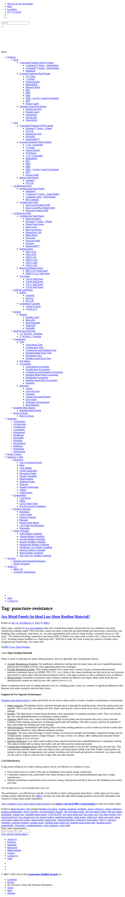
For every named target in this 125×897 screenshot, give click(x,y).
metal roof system (21, 820)
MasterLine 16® (33, 134)
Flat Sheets (25, 361)
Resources (18, 459)
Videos (23, 490)
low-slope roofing (107, 814)
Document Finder (28, 473)
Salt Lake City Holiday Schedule (35, 555)
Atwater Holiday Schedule (32, 539)
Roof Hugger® (33, 322)
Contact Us (12, 601)
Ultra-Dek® (31, 120)
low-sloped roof (26, 817)
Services (11, 558)
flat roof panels (115, 811)
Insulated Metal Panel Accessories (42, 374)
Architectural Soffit (29, 202)
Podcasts (24, 484)
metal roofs (50, 820)
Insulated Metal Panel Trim (39, 353)
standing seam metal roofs (82, 822)
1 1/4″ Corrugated (34, 144)
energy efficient (30, 811)
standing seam (36, 822)
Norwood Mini (33, 240)
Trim (22, 342)
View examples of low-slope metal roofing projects (25, 804)
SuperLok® (31, 117)
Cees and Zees (33, 391)
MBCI (46, 623)
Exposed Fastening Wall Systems (35, 142)
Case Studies (26, 468)
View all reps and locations (14, 834)
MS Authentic (32, 199)
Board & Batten (33, 218)
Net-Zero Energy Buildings (33, 506)
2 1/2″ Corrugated (34, 155)
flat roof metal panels (74, 811)
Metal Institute (26, 479)
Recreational (19, 443)
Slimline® (30, 71)
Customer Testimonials (24, 572)
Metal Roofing (18, 809)
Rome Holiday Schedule (31, 552)
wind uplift (64, 825)
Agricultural (19, 421)
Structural (24, 385)
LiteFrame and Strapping (38, 402)
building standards (67, 809)
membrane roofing (64, 817)
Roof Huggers (32, 405)
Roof (15, 60)
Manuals (24, 520)
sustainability (7, 825)
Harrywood (31, 227)
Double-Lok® (32, 112)
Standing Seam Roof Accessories (41, 380)
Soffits (23, 292)
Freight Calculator (28, 476)
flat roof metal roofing (96, 811)
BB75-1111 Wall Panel (37, 270)
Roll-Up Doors (20, 413)
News (29, 809)
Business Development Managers (29, 561)
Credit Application (28, 470)
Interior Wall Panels (29, 177)
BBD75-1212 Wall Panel (38, 273)
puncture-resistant (20, 822)
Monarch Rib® (33, 87)
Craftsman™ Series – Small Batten (42, 68)
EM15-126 (31, 257)
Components (19, 339)
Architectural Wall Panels (32, 216)
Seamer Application (29, 487)
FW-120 (30, 131)
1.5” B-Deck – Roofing (31, 333)
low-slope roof (91, 814)
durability (81, 809)
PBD (28, 92)
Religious (18, 446)
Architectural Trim (34, 347)
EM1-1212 (31, 251)
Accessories (25, 364)
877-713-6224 (14, 12)
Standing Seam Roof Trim (38, 358)
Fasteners (30, 383)
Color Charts (26, 514)
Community (19, 429)
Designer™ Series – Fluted (39, 128)
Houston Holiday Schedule (33, 542)
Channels (30, 394)
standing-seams (103, 822)
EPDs (22, 500)
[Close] (2, 26)
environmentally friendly (51, 811)
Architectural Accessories (38, 369)
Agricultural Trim (34, 344)
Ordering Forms (27, 481)
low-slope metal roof (73, 814)
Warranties (25, 528)
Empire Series (26, 249)
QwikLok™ (32, 309)
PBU (28, 101)
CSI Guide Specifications (32, 525)
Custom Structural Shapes (38, 396)
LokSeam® (31, 114)
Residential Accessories (37, 377)
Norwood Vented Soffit (37, 210)
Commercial (19, 427)
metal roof (92, 817)
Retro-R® (30, 320)
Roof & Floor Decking (24, 331)
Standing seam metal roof (57, 822)
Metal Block (32, 235)
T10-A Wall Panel (34, 279)
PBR (28, 95)
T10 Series (25, 276)
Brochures (24, 511)
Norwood (30, 238)
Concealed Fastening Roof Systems (37, 62)
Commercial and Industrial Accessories (44, 372)
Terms (10, 887)
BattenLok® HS (33, 109)
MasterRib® (32, 84)
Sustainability (19, 495)
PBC (28, 90)
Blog (9, 6)
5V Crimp (30, 76)
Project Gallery (14, 454)
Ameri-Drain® (33, 81)
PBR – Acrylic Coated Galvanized (42, 98)
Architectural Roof (22, 186)
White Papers (26, 492)
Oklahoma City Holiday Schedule (36, 547)
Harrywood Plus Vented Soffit (40, 207)
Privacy (11, 882)
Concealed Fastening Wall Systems (36, 125)
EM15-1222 (31, 259)
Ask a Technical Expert (31, 462)
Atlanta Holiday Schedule (32, 536)
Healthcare (18, 435)
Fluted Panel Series (35, 224)
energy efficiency (96, 809)
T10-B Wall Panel (34, 281)
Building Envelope (48, 809)
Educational (19, 432)
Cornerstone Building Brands (42, 874)
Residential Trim (33, 355)
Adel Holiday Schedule (31, 533)
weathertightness (34, 825)
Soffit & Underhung (23, 290)
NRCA (102, 820)
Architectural (19, 424)
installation (6, 814)
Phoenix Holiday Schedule (32, 550)
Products (11, 57)
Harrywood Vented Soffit (38, 205)
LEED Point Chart (29, 503)
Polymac (30, 243)
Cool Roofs (25, 498)
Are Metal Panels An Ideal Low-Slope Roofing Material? (45, 616)
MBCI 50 (18, 569)
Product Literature (22, 509)
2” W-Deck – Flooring (30, 336)
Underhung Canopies (30, 303)
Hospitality (18, 437)
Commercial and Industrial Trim (41, 350)
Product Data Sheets (29, 522)
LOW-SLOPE (55, 814)
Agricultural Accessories (37, 366)
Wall (15, 123)
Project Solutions (21, 563)
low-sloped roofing (45, 817)
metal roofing (37, 820)
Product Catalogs (28, 517)
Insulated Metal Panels (24, 407)
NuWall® (30, 136)
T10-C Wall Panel (34, 284)
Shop (9, 598)
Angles (29, 388)
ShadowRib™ (32, 139)
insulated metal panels (35, 814)
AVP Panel (31, 153)
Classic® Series (33, 306)
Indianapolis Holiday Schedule (34, 544)
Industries (12, 418)
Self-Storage (19, 451)
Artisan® (30, 180)
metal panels (80, 817)
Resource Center (15, 457)
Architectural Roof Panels (32, 188)
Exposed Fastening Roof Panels (35, 73)
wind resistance (50, 825)
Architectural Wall (22, 213)
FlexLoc (30, 298)
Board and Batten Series (31, 268)
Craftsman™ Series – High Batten (42, 65)
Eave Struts (31, 399)
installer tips (18, 814)
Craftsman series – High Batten (41, 196)
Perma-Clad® (32, 103)
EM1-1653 (31, 254)
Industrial (17, 440)
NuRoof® (30, 325)
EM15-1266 (31, 262)
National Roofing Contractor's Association (77, 820)
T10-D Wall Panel (34, 287)
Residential (18, 448)
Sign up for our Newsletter (20, 3)
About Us (12, 566)
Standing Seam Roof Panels (33, 106)
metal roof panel (106, 817)
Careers (11, 853)
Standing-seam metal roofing (15, 700)
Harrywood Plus (33, 229)
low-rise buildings (34, 628)
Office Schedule (21, 531)
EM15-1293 (31, 265)
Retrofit (17, 312)
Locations (12, 9)
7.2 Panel (30, 79)
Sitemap (11, 893)
